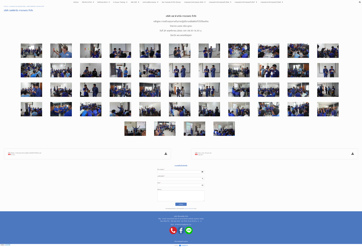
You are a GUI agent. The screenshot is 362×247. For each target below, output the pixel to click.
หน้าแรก (6, 6)
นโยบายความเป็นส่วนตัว (188, 208)
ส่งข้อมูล (181, 204)
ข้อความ (159, 189)
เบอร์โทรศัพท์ (161, 176)
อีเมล (159, 183)
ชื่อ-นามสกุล (161, 169)
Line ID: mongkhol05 (180, 237)
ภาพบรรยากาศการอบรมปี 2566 (17, 6)
